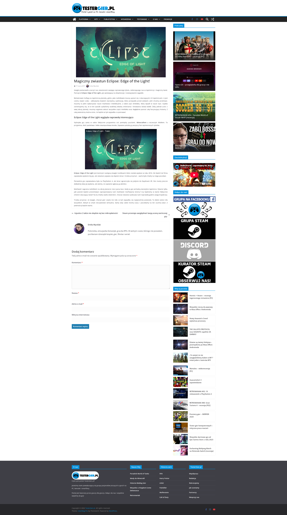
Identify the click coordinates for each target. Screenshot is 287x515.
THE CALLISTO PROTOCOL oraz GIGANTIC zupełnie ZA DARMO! (200, 331)
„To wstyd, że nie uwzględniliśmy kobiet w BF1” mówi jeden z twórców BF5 (201, 357)
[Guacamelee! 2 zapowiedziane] (180, 382)
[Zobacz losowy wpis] (212, 19)
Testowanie (142, 19)
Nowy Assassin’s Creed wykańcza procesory (199, 319)
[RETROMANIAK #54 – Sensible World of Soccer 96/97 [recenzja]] (194, 106)
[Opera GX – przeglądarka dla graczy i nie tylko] (194, 76)
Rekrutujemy (194, 483)
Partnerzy (193, 492)
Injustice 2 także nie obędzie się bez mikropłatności (96, 213)
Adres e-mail (78, 304)
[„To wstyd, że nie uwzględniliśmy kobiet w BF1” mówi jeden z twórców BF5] (180, 358)
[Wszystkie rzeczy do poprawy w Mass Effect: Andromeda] (180, 309)
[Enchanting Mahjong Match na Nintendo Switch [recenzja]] (180, 450)
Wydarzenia (126, 19)
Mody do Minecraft (137, 478)
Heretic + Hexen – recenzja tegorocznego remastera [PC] (201, 296)
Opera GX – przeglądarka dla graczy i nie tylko (192, 86)
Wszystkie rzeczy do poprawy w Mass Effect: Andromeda (201, 308)
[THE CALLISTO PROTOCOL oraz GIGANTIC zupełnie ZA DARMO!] (180, 332)
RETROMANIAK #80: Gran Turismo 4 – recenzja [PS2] (200, 404)
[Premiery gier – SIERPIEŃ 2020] (180, 416)
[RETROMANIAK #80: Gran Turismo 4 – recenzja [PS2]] (180, 405)
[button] (89, 19)
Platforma (83, 19)
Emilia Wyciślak (94, 86)
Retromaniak (135, 495)
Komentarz (77, 262)
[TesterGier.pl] (74, 19)
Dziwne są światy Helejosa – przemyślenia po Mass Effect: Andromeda (201, 344)
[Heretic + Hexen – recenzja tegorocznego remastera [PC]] (180, 297)
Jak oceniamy (194, 488)
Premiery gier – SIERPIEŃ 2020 (199, 415)
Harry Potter (164, 478)
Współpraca (193, 474)
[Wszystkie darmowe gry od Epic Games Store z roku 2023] (180, 439)
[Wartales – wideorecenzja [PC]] (180, 370)
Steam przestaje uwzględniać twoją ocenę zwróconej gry (144, 215)
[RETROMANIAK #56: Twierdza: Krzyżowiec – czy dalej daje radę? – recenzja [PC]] (194, 45)
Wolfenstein (164, 492)
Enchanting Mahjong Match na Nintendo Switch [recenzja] (201, 449)
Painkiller (163, 488)
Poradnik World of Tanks (139, 474)
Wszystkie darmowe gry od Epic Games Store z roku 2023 (201, 438)
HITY (96, 19)
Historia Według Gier (138, 483)
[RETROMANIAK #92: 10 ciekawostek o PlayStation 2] (180, 393)
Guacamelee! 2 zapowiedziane (196, 381)
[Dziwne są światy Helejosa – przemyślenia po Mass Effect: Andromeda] (180, 345)
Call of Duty (164, 497)
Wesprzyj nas (194, 497)
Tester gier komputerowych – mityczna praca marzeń (201, 426)
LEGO (162, 483)
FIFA (161, 474)
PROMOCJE (168, 19)
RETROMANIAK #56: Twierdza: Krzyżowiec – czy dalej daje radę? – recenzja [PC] (193, 55)
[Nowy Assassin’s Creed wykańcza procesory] (180, 320)
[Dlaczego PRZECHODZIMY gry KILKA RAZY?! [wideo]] (194, 137)
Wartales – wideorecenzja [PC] (200, 369)
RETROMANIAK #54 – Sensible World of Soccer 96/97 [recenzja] (191, 116)
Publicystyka (109, 19)
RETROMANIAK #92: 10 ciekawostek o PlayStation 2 (201, 392)
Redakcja (192, 478)
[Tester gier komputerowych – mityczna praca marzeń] (180, 428)
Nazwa (75, 293)
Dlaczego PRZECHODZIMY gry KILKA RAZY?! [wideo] (193, 146)
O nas (155, 19)
